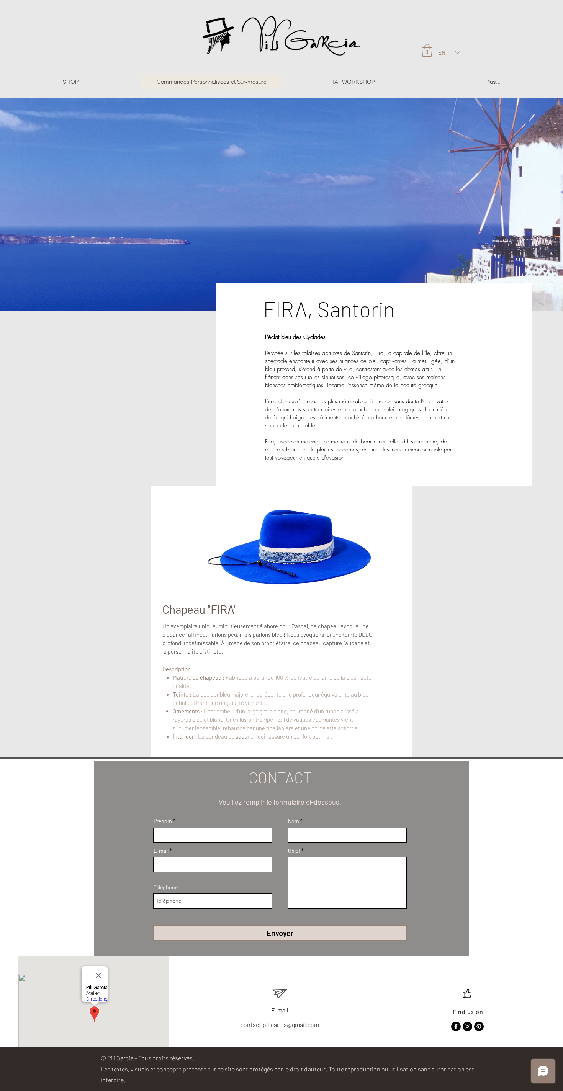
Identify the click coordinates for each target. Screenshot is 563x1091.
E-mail (161, 851)
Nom (293, 821)
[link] (427, 50)
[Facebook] (456, 1026)
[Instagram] (467, 1026)
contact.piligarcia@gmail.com (280, 1024)
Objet (294, 851)
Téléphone (166, 887)
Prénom (163, 821)
